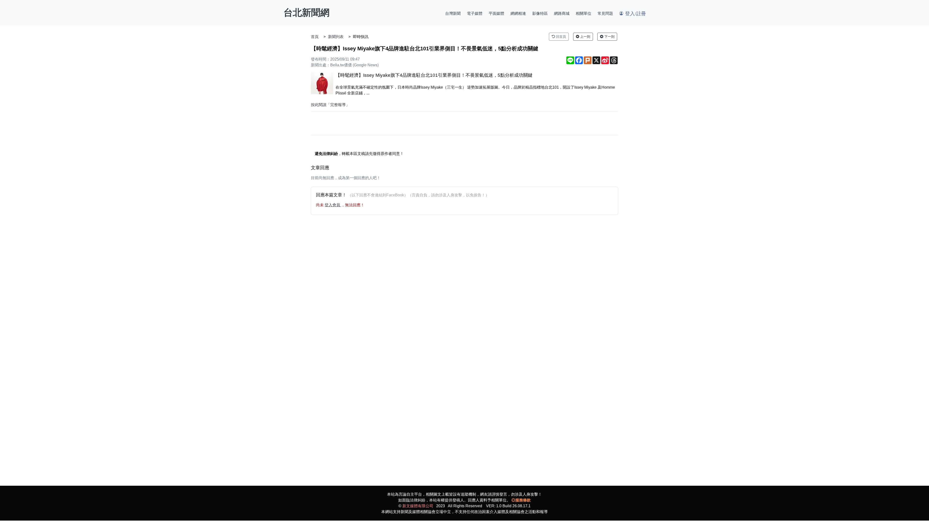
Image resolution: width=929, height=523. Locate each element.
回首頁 (560, 36)
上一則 (584, 36)
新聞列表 (336, 37)
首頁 (315, 37)
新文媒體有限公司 (417, 506)
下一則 (608, 36)
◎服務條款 (521, 500)
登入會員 (333, 205)
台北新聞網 (307, 13)
